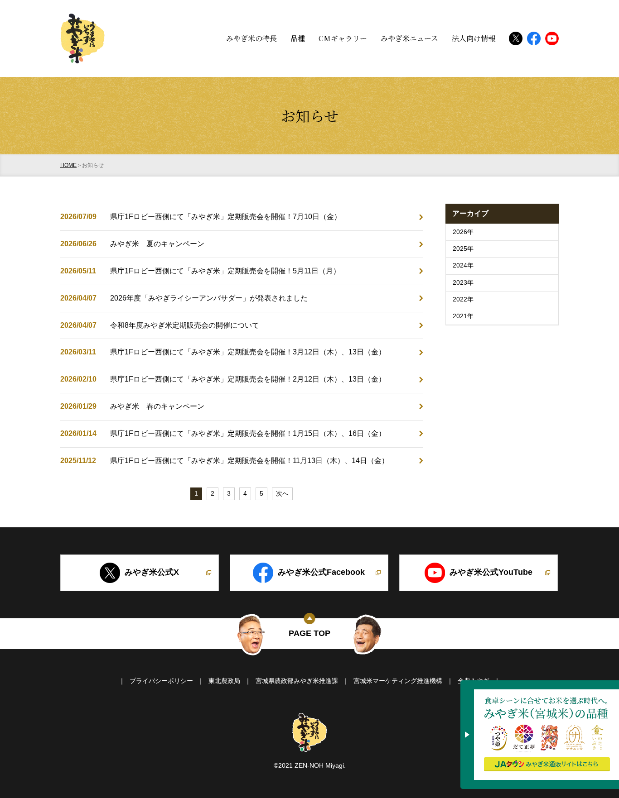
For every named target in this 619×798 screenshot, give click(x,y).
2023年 (463, 282)
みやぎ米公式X (152, 572)
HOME (68, 165)
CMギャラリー (343, 38)
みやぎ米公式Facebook (321, 572)
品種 (297, 38)
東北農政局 (224, 681)
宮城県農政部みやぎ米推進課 (297, 681)
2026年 (463, 232)
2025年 (463, 248)
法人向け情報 (473, 38)
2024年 (463, 265)
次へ (282, 493)
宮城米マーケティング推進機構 (397, 681)
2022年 (463, 299)
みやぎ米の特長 (251, 38)
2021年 (463, 316)
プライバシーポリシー (161, 681)
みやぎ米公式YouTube (491, 572)
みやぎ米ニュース (409, 38)
